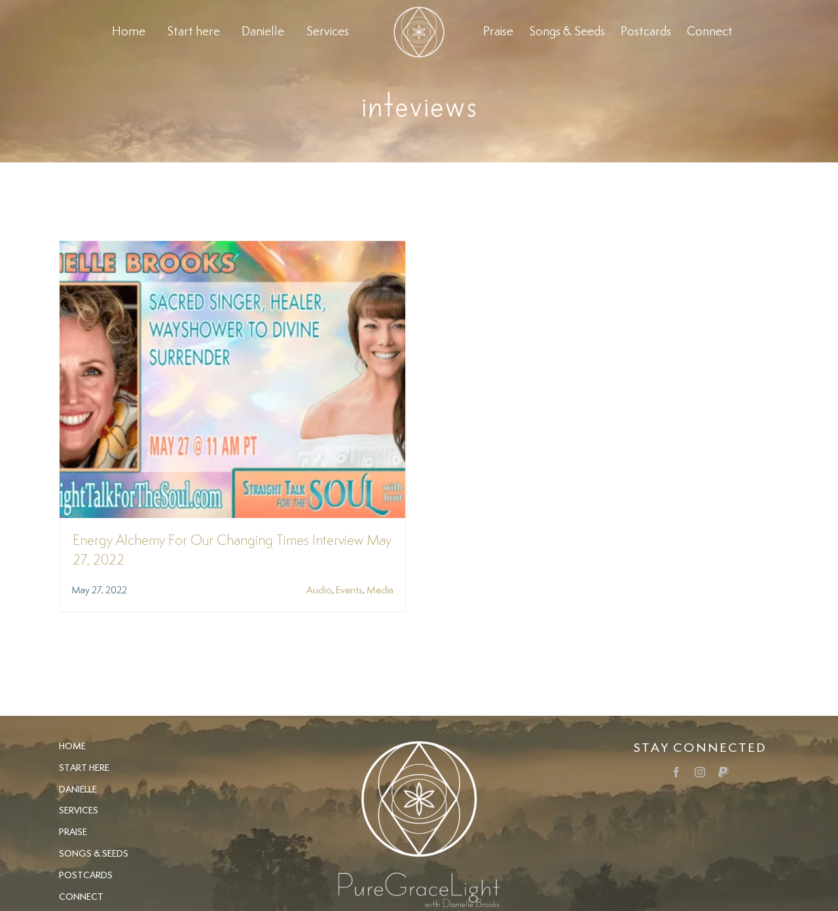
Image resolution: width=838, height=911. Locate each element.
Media (380, 590)
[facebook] (676, 772)
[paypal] (723, 772)
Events (349, 590)
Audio (319, 590)
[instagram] (700, 772)
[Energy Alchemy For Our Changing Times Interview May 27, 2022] (232, 250)
